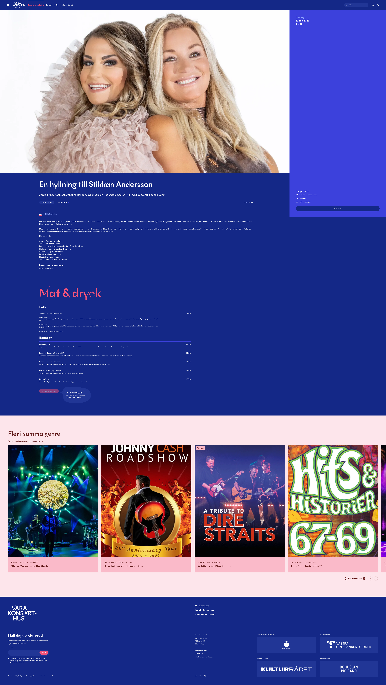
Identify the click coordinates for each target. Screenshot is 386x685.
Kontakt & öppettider (204, 610)
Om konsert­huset (66, 5)
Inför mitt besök (52, 5)
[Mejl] (252, 202)
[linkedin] (205, 676)
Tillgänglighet (20, 676)
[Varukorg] (378, 5)
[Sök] (346, 5)
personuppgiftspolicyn (16, 662)
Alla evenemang (202, 606)
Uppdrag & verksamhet (205, 614)
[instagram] (200, 676)
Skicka (44, 652)
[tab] (40, 214)
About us (10, 676)
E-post (10, 648)
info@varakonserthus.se (204, 657)
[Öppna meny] (8, 5)
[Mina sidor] (373, 5)
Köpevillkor (44, 676)
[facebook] (249, 202)
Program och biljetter (36, 5)
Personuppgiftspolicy (32, 676)
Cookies (51, 676)
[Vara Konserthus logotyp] (19, 5)
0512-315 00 (200, 654)
